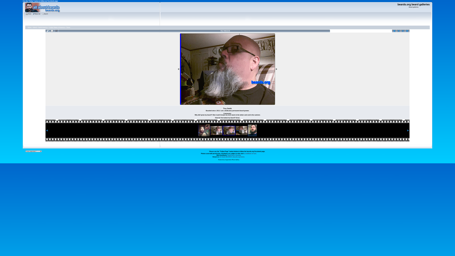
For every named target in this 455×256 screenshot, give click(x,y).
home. (232, 157)
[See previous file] (398, 31)
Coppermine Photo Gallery (232, 159)
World (35, 27)
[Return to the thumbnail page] (48, 31)
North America (43, 27)
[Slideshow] (56, 31)
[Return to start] (394, 31)
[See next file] (403, 31)
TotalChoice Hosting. (234, 155)
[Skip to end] (407, 31)
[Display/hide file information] (52, 31)
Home (30, 27)
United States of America (57, 27)
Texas (68, 27)
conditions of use (250, 153)
